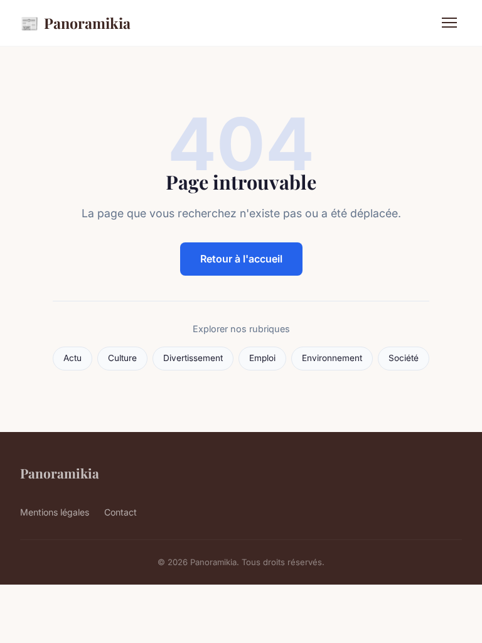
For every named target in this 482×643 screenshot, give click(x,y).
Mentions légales (54, 512)
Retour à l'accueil (241, 258)
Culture (122, 358)
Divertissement (193, 358)
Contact (120, 512)
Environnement (332, 358)
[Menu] (449, 23)
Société (403, 358)
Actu (72, 358)
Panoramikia (75, 23)
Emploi (262, 358)
